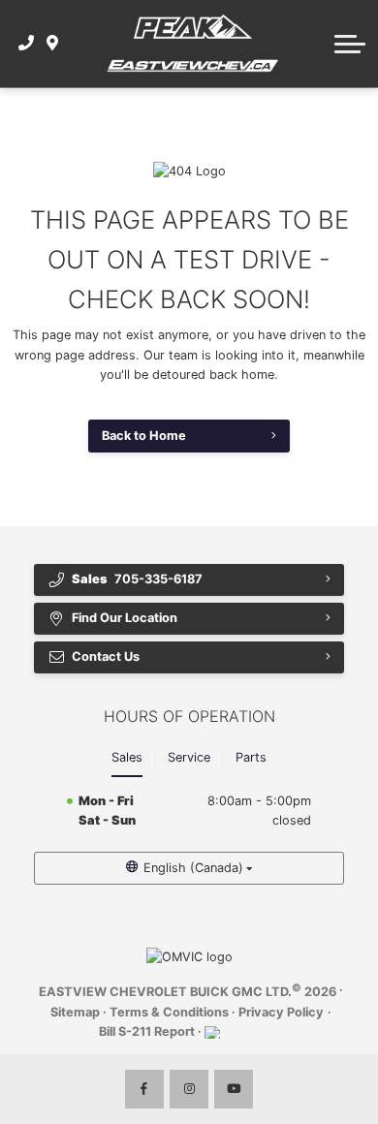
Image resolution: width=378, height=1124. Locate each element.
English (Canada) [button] (193, 867)
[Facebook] (144, 1089)
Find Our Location (124, 617)
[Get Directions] (53, 43)
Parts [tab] (251, 757)
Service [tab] (189, 757)
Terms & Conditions (169, 1012)
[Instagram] (189, 1089)
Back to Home (144, 435)
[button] (349, 43)
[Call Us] (27, 43)
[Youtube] (233, 1089)
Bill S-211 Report (147, 1031)
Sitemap (75, 1012)
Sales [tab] (126, 757)
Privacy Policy (281, 1012)
